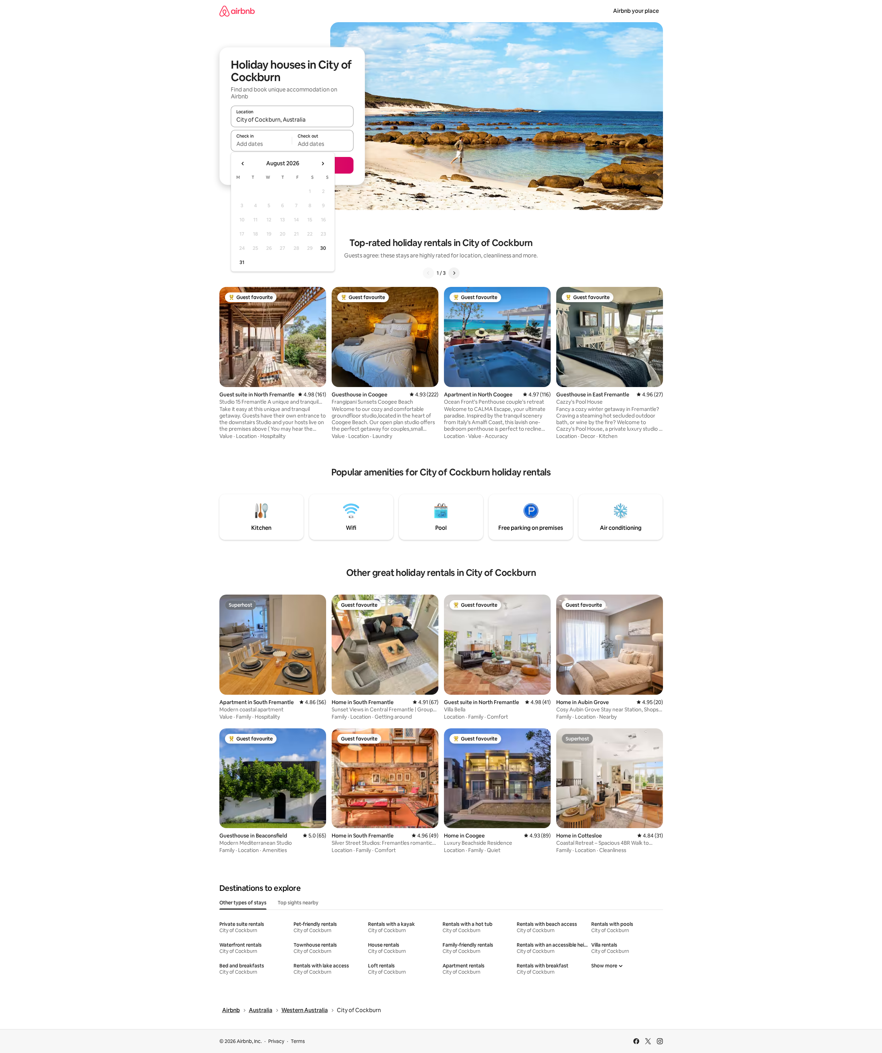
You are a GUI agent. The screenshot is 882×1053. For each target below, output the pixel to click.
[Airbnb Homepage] (237, 11)
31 (241, 262)
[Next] (454, 273)
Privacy (276, 1041)
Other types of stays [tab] (243, 903)
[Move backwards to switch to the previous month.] (243, 163)
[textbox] (261, 144)
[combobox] (292, 119)
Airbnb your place (636, 11)
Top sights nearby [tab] (298, 903)
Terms (298, 1041)
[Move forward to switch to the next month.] (323, 163)
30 (323, 248)
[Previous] (428, 273)
